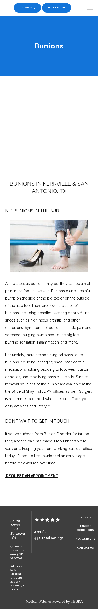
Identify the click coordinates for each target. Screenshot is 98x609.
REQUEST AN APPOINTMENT (31, 476)
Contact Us (85, 547)
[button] (90, 8)
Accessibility (85, 539)
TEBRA (77, 602)
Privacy (85, 517)
